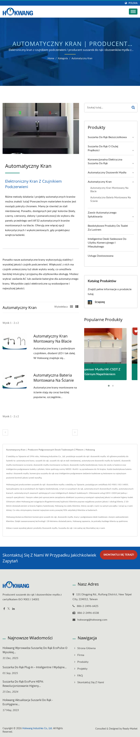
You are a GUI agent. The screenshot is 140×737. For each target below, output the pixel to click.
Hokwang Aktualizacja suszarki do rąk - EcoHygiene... (28, 702)
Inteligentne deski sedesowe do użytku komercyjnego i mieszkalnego (107, 243)
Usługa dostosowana (100, 255)
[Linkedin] (13, 609)
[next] (75, 432)
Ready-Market (130, 729)
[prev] (5, 432)
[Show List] (77, 307)
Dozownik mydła (49, 528)
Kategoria (63, 58)
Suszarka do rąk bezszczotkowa (107, 137)
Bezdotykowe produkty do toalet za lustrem (108, 227)
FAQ (80, 675)
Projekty (82, 668)
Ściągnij (99, 302)
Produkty (82, 662)
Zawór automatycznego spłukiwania (102, 214)
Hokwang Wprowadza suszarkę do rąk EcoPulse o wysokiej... (35, 650)
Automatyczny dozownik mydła (107, 172)
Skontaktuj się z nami (95, 528)
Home (51, 58)
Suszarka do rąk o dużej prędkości (103, 148)
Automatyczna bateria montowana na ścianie (53, 377)
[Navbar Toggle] (133, 12)
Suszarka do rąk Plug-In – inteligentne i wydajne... (35, 667)
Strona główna (86, 648)
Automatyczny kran (82, 58)
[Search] (133, 107)
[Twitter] (8, 609)
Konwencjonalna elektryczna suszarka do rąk (105, 161)
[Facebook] (4, 609)
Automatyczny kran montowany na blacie (52, 338)
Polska (133, 3)
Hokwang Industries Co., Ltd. (37, 728)
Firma (80, 655)
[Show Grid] (71, 307)
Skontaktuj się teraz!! (118, 555)
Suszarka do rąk (65, 528)
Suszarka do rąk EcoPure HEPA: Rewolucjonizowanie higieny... (23, 684)
